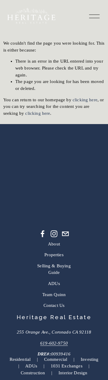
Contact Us (54, 305)
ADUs (54, 283)
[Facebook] (42, 233)
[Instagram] (54, 233)
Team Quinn (54, 294)
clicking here (85, 99)
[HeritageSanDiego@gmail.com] (65, 233)
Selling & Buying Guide (53, 269)
